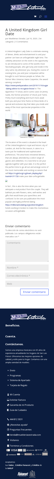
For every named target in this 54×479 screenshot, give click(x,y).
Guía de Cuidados (18, 410)
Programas (15, 375)
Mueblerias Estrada (17, 38)
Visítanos (14, 440)
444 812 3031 (16, 419)
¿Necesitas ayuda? (19, 424)
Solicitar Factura (18, 399)
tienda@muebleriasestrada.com (25, 434)
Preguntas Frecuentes (21, 429)
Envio (12, 370)
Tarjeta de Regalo (18, 385)
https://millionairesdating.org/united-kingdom (24, 205)
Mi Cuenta (15, 394)
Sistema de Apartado (20, 380)
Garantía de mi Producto (22, 405)
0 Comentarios (21, 41)
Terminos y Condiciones (21, 445)
